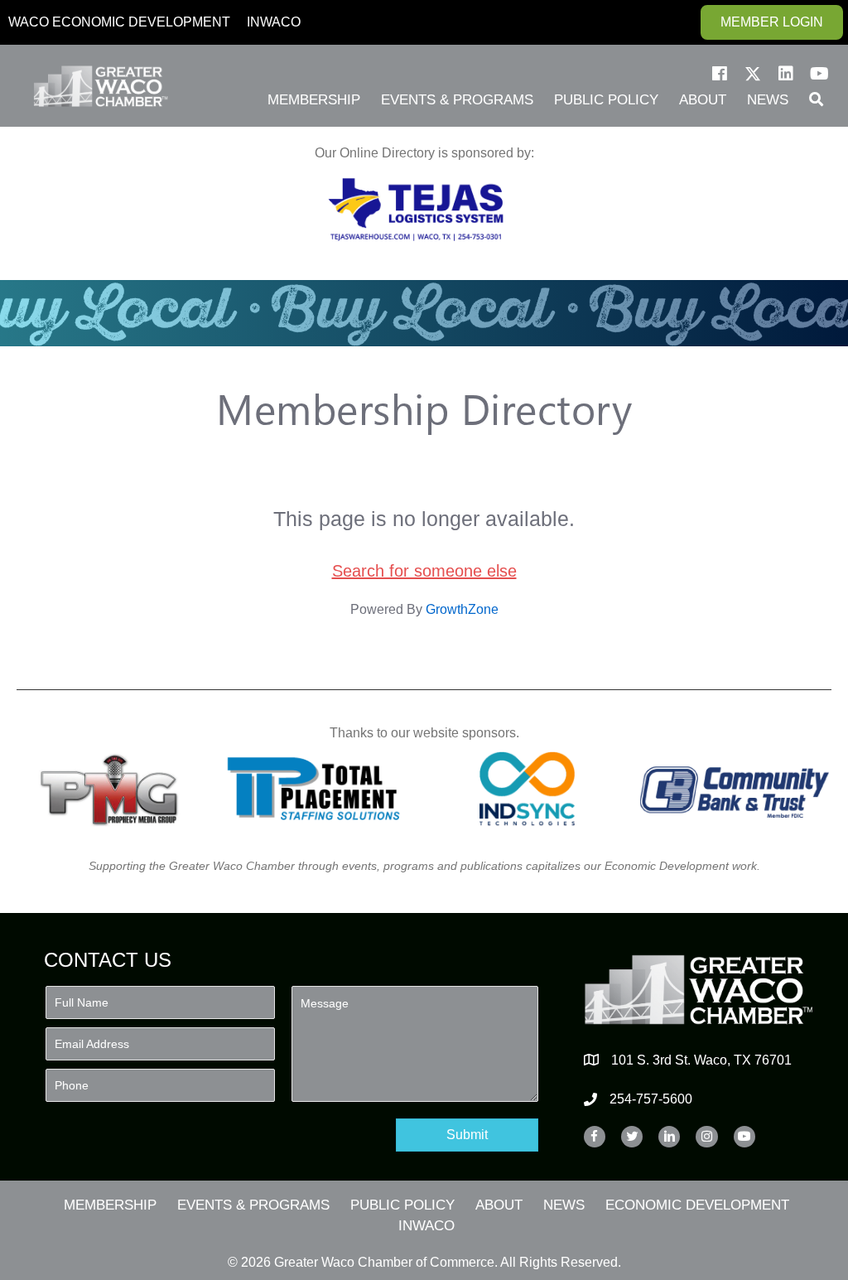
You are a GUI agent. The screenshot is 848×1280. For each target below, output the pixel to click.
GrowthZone (462, 609)
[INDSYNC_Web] (527, 789)
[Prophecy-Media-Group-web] (113, 789)
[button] (719, 73)
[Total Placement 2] (320, 789)
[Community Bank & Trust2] (734, 789)
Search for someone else (424, 571)
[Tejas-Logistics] (415, 209)
